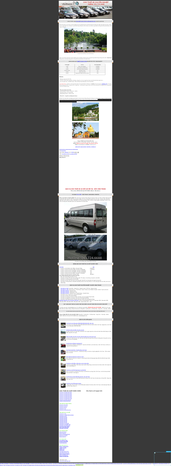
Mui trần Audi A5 (62, 433)
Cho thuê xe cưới (71, 465)
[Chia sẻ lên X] (77, 152)
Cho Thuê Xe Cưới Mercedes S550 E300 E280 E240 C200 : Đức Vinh (80, 323)
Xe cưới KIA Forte (63, 440)
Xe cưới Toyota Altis (63, 441)
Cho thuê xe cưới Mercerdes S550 (65, 392)
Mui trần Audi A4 (62, 436)
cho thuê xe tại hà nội (10, 465)
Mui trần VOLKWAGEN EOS (64, 434)
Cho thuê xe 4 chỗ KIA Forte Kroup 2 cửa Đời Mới (76, 370)
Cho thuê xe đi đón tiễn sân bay (65, 409)
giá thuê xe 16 (104, 83)
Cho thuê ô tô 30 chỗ (63, 428)
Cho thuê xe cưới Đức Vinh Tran (65, 399)
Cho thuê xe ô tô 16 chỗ (64, 423)
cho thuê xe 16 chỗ (26, 465)
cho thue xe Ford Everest (14, 463)
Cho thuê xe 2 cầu (62, 408)
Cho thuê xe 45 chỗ (63, 420)
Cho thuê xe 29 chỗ (63, 418)
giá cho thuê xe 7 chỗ (82, 463)
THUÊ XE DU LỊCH (82, 61)
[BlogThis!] (75, 152)
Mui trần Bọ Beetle (62, 431)
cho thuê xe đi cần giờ (98, 463)
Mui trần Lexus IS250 (63, 435)
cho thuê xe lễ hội (73, 153)
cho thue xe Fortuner (4, 463)
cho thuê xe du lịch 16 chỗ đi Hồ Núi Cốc (86, 21)
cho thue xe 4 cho (90, 463)
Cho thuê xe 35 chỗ (63, 419)
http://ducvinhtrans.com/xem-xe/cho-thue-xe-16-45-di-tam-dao (68, 149)
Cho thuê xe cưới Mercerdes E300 (65, 394)
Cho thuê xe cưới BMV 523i (64, 424)
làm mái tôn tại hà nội (58, 465)
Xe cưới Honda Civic (63, 442)
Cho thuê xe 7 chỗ (62, 415)
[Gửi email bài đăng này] (74, 152)
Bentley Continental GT (63, 446)
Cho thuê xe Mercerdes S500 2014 (64, 400)
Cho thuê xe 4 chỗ (62, 413)
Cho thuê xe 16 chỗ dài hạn (64, 425)
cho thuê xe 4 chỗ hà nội (57, 463)
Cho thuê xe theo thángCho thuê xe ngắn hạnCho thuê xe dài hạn (63, 406)
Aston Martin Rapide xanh (64, 452)
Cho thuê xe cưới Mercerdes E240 (65, 397)
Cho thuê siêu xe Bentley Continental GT (74, 343)
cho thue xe (141, 463)
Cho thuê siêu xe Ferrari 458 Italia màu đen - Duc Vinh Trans (78, 376)
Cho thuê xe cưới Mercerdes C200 (65, 398)
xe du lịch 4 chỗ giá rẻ (127, 463)
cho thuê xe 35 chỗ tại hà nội (47, 465)
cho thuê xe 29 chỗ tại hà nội (36, 465)
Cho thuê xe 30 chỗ (63, 422)
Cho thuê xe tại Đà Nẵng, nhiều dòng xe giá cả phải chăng (77, 363)
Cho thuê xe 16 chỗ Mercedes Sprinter (73, 383)
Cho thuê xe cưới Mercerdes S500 (65, 393)
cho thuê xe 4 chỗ (18, 465)
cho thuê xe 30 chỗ (147, 463)
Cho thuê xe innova (70, 414)
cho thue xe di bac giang (107, 463)
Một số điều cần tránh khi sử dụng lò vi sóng (75, 356)
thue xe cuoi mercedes (25, 463)
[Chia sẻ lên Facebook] (78, 152)
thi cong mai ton (63, 150)
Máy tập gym (65, 465)
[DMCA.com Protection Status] (79, 465)
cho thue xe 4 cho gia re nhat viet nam (70, 463)
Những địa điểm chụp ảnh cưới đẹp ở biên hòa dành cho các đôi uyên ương (81, 336)
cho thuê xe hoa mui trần (117, 463)
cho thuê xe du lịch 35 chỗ (35, 463)
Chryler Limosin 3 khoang (64, 453)
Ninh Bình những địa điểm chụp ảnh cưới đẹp (75, 330)
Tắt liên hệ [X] (168, 451)
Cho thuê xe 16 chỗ (66, 153)
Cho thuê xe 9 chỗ (63, 416)
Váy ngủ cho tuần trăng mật (64, 461)
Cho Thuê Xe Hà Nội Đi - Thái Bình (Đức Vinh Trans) (76, 350)
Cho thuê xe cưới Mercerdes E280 (65, 395)
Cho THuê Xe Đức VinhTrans (46, 463)
